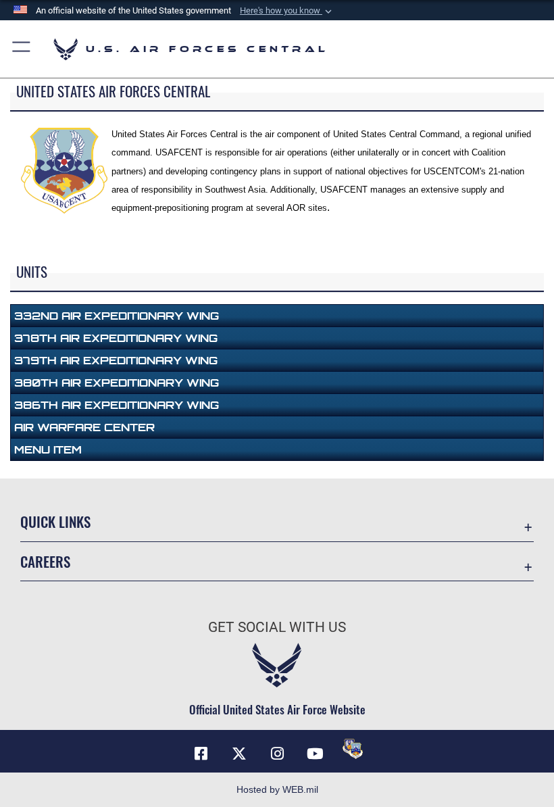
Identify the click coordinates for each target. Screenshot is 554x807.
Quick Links (55, 521)
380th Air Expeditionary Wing (116, 382)
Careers (45, 561)
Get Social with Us (277, 627)
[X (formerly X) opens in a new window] (239, 753)
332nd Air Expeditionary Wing (116, 315)
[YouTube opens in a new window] (315, 753)
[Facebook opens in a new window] (201, 753)
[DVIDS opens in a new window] (353, 749)
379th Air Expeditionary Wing (116, 360)
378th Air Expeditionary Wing (116, 338)
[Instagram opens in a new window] (277, 753)
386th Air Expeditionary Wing (116, 405)
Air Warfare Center (84, 427)
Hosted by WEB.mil (277, 789)
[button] (287, 11)
